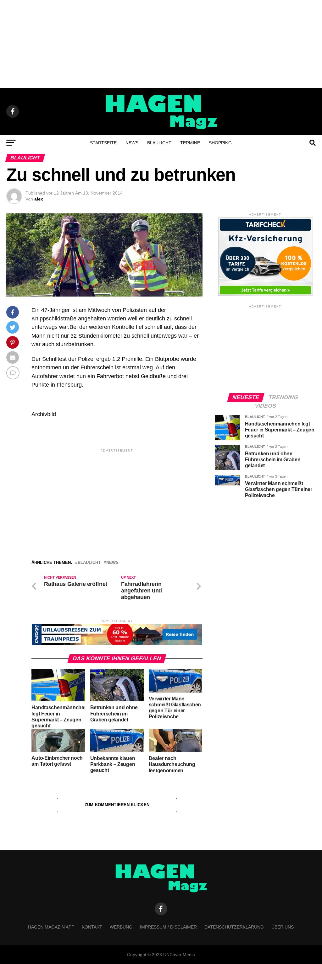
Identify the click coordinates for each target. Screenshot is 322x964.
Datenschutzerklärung (234, 926)
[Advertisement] (161, 44)
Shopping (220, 142)
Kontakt (92, 926)
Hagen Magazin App (51, 926)
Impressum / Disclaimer (168, 926)
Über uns (282, 926)
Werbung (121, 926)
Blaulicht (159, 142)
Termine (190, 142)
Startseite (103, 142)
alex (38, 198)
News (131, 142)
